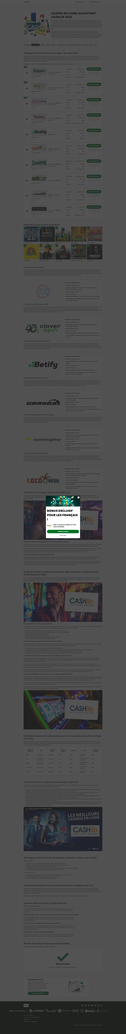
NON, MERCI (63, 535)
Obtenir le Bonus (63, 531)
